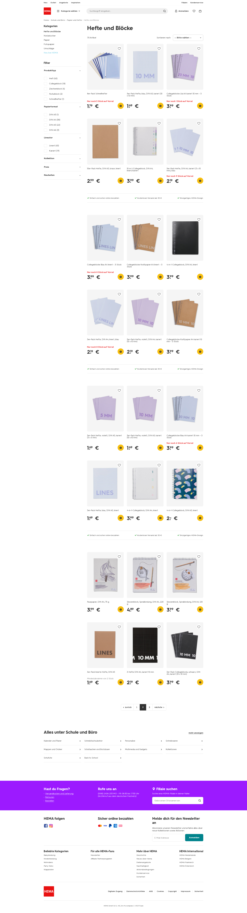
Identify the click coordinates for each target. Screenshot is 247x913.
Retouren (49, 797)
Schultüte (48, 758)
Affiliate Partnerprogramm (101, 859)
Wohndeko (48, 862)
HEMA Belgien (185, 859)
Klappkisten (49, 869)
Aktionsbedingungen (145, 869)
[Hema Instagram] (51, 826)
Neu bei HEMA (51, 52)
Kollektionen (171, 749)
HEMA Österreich (186, 866)
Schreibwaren (172, 741)
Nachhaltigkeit (142, 866)
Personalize (130, 741)
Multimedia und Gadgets (136, 749)
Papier (47, 40)
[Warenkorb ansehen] (200, 11)
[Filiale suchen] (199, 800)
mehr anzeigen (196, 733)
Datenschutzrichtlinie (135, 891)
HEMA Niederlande (187, 855)
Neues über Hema (144, 859)
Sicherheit (140, 877)
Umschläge (49, 48)
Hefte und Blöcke (52, 31)
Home (46, 20)
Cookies (160, 891)
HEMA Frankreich (186, 862)
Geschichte (141, 855)
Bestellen (49, 801)
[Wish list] (194, 11)
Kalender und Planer (53, 741)
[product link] (105, 67)
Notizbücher (50, 35)
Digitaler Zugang (115, 891)
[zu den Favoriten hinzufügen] (119, 48)
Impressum (185, 891)
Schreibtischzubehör (93, 741)
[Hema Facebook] (46, 826)
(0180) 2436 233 (105, 793)
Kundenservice (142, 873)
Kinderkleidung (50, 859)
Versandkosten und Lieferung (59, 793)
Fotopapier (49, 44)
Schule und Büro (58, 20)
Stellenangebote (143, 862)
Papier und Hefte (74, 20)
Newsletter (95, 855)
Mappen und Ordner (53, 749)
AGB (151, 891)
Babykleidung (49, 855)
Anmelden (194, 837)
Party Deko (48, 866)
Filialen (184, 3)
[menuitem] (45, 3)
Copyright (172, 891)
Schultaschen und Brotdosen (97, 749)
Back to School (91, 758)
